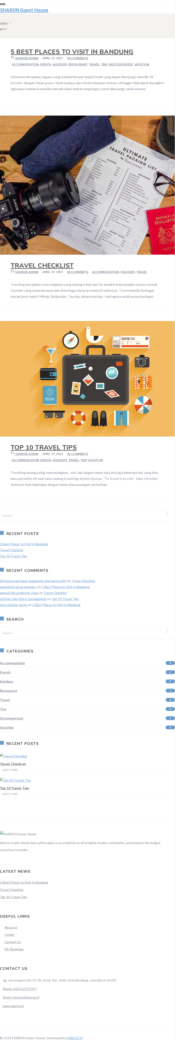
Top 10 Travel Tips (44, 447)
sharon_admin (26, 58)
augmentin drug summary (18, 587)
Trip (104, 64)
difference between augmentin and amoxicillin (33, 581)
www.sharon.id (13, 1006)
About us (11, 927)
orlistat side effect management (23, 599)
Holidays (60, 64)
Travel (94, 64)
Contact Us (12, 942)
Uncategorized (120, 64)
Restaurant (78, 64)
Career (9, 934)
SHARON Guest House (24, 10)
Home (3, 23)
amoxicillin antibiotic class (19, 593)
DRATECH (75, 1038)
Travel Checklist (42, 265)
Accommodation (25, 64)
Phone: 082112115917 (20, 989)
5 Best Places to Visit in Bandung (72, 52)
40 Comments (77, 272)
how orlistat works (13, 605)
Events (45, 64)
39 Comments (77, 58)
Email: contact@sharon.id (21, 997)
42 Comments (77, 454)
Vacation (141, 64)
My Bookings (14, 949)
